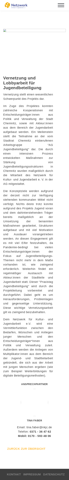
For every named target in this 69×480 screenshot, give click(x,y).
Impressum (32, 474)
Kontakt (14, 474)
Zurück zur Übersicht (26, 448)
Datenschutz (54, 474)
